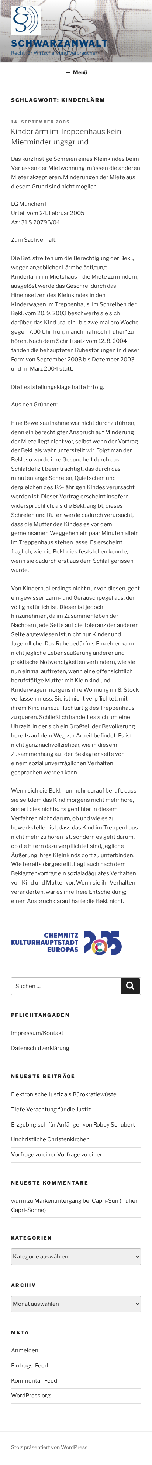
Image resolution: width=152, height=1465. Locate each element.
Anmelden (24, 1350)
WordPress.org (31, 1395)
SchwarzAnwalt (59, 43)
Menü (80, 72)
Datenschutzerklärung (40, 1048)
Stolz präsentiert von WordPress (49, 1447)
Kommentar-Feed (34, 1380)
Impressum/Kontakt (37, 1033)
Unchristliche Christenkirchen (50, 1139)
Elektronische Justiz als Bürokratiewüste (64, 1094)
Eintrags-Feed (29, 1365)
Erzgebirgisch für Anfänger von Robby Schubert (73, 1124)
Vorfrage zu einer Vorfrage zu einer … (59, 1154)
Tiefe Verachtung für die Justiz (51, 1109)
